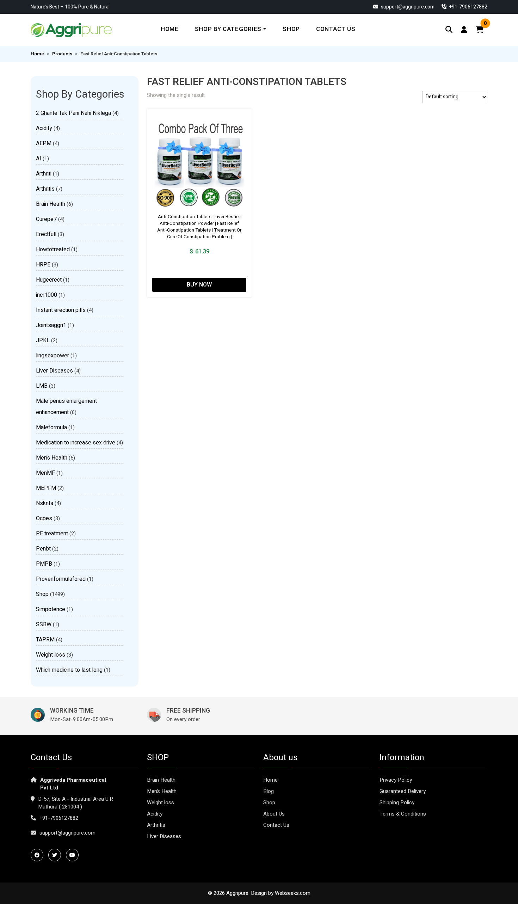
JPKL (43, 340)
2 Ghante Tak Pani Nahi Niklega (73, 113)
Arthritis (45, 189)
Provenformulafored (61, 579)
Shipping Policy (397, 802)
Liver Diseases (54, 371)
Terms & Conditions (403, 814)
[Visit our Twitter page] (56, 855)
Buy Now (199, 285)
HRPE (43, 264)
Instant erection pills (61, 310)
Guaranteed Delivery (403, 791)
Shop (291, 29)
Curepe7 (46, 219)
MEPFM (46, 488)
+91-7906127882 (58, 818)
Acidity (44, 128)
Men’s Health (51, 458)
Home (170, 29)
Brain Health (50, 204)
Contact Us (336, 29)
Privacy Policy (396, 780)
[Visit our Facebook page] (39, 855)
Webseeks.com (292, 893)
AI (38, 158)
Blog (268, 791)
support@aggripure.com (407, 7)
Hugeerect (49, 280)
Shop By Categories (228, 29)
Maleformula (51, 427)
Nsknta (44, 503)
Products (62, 53)
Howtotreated (53, 249)
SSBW (43, 624)
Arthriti (43, 174)
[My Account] (464, 29)
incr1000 (46, 295)
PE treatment (52, 533)
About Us (274, 814)
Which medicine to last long (69, 670)
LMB (42, 386)
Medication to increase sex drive (75, 442)
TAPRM (45, 639)
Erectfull (46, 234)
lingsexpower (52, 355)
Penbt (43, 549)
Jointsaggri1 (51, 325)
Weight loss (50, 655)
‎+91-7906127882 (467, 7)
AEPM (43, 143)
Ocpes (44, 518)
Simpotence (50, 609)
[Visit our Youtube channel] (74, 855)
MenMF (45, 473)
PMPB (44, 564)
